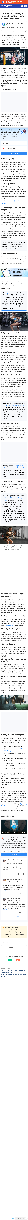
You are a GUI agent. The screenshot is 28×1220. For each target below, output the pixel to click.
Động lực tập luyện (15, 10)
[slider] (6, 832)
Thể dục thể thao (5, 10)
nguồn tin (9, 293)
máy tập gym (9, 776)
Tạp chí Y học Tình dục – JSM (14, 405)
